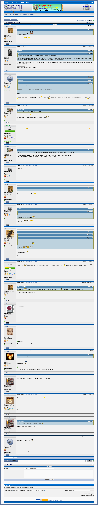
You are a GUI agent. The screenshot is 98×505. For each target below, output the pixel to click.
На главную (7, 2)
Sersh (7, 228)
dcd (6, 303)
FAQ (17, 2)
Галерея (27, 2)
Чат (12, 2)
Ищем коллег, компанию (21, 14)
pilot (6, 73)
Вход (6, 12)
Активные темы (17, 12)
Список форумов (11, 14)
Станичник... (8, 436)
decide (7, 26)
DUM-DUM (8, 125)
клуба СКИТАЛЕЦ (54, 502)
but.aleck (7, 105)
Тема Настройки (88, 22)
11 (91, 20)
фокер (7, 165)
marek (7, 46)
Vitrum (7, 326)
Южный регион (31, 14)
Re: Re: (26, 105)
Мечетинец (8, 375)
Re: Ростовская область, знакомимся (31, 25)
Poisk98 (7, 394)
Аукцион (22, 2)
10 (90, 20)
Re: (25, 46)
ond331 (7, 351)
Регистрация (10, 12)
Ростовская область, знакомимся (13, 22)
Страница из (80, 20)
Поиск (92, 2)
